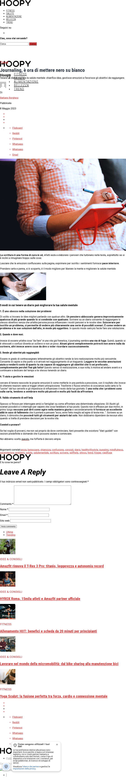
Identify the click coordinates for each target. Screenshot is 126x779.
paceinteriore (7, 452)
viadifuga (107, 452)
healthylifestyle (90, 449)
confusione (58, 449)
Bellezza (11, 19)
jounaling (104, 449)
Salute (10, 13)
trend (90, 452)
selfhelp (73, 452)
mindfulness (116, 449)
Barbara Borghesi (9, 97)
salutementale (41, 452)
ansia (24, 449)
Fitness (10, 10)
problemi (20, 452)
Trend (9, 22)
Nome (4, 509)
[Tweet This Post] (66, 116)
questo (25, 439)
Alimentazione (14, 16)
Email (4, 515)
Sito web (5, 520)
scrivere (64, 452)
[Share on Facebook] (66, 113)
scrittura (54, 452)
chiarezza (45, 449)
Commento (6, 504)
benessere (33, 449)
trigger (97, 452)
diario (78, 449)
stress (83, 452)
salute (29, 452)
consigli (69, 449)
